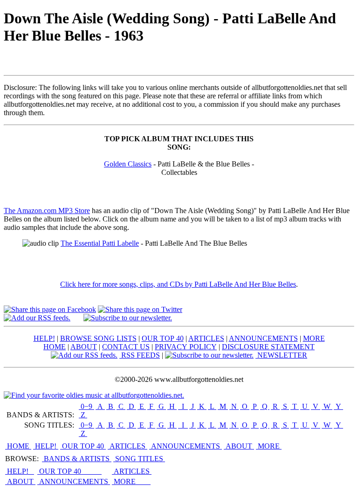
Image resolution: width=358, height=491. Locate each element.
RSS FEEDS (139, 355)
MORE (314, 338)
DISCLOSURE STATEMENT (268, 347)
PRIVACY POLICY (186, 347)
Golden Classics (127, 164)
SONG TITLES (139, 459)
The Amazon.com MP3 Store (47, 210)
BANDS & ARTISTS (76, 459)
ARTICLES (206, 338)
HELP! (44, 338)
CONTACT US (126, 347)
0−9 (86, 406)
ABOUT (83, 347)
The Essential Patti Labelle (100, 243)
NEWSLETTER (281, 355)
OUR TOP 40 (163, 338)
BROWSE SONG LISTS (98, 338)
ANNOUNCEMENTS (263, 338)
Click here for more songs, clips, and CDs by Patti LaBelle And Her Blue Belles (178, 284)
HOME (54, 347)
